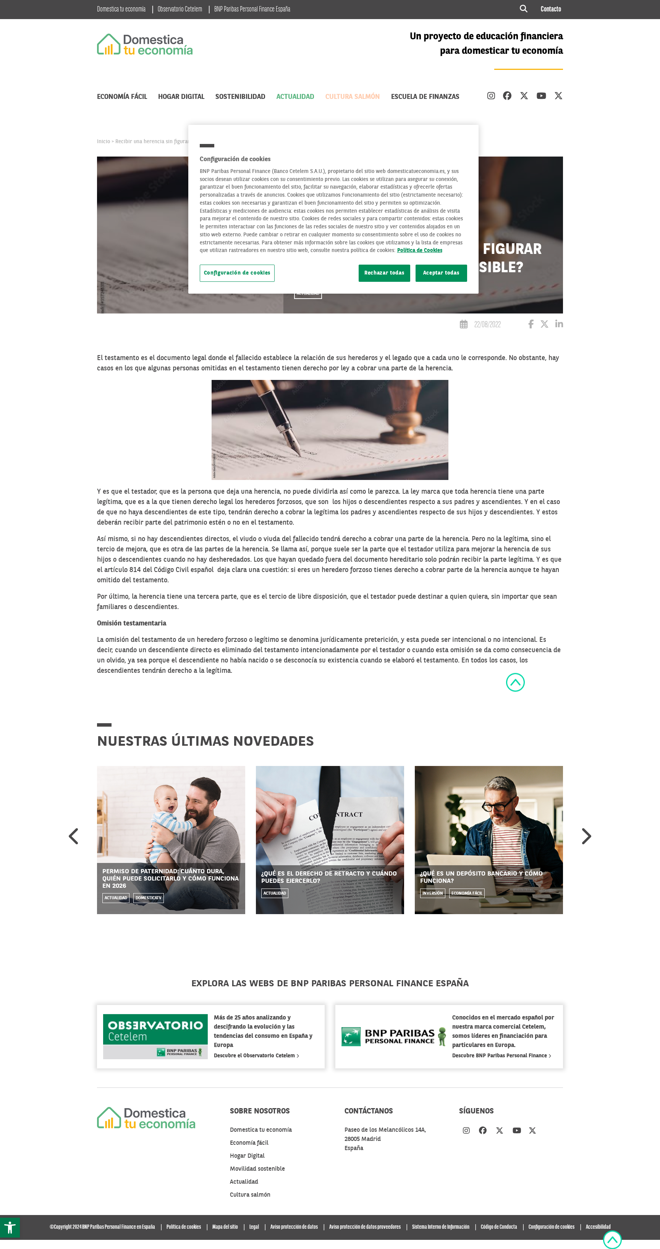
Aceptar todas (441, 273)
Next (585, 836)
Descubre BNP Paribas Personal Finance (500, 1055)
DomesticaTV (149, 898)
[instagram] (491, 96)
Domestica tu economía (121, 9)
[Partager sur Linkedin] (559, 325)
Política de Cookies (419, 250)
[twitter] (524, 96)
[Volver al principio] (515, 682)
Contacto (551, 9)
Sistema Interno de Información (440, 1227)
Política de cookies (184, 1227)
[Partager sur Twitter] (544, 325)
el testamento (272, 522)
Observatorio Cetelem (180, 9)
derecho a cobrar (419, 570)
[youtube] (541, 96)
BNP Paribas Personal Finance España (252, 9)
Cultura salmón (352, 97)
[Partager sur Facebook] (531, 325)
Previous (74, 836)
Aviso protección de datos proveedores (365, 1227)
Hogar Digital (181, 97)
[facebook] (507, 96)
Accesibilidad (598, 1227)
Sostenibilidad (240, 97)
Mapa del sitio (225, 1227)
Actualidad (295, 97)
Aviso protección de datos (294, 1227)
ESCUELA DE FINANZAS (425, 97)
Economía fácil (122, 97)
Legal (254, 1227)
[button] (10, 1228)
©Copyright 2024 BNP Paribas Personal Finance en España (102, 1227)
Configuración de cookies (237, 273)
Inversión (432, 894)
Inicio (103, 141)
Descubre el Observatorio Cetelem (255, 1055)
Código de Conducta (499, 1227)
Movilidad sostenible (257, 1169)
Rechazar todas (384, 273)
